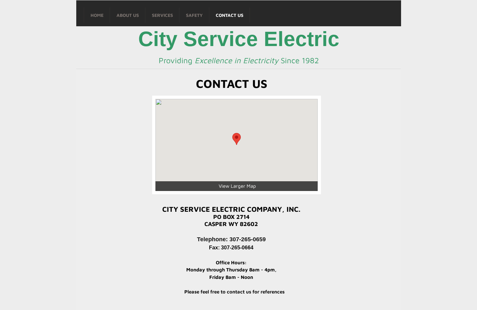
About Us (127, 15)
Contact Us (229, 15)
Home (97, 15)
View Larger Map (237, 186)
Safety (194, 15)
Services (162, 15)
